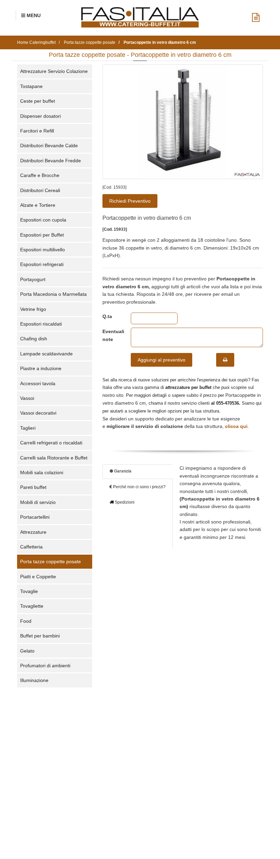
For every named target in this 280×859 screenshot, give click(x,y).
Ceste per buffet (37, 101)
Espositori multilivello (42, 249)
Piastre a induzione (40, 368)
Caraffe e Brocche (39, 175)
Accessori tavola (37, 383)
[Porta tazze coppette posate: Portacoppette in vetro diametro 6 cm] (182, 121)
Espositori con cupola (43, 220)
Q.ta (107, 316)
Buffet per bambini (40, 636)
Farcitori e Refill (37, 131)
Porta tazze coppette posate (50, 561)
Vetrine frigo (33, 309)
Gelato (27, 651)
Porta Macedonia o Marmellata (53, 294)
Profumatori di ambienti (45, 665)
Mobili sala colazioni (41, 472)
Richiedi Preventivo (130, 201)
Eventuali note (111, 335)
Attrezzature (33, 532)
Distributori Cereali (40, 190)
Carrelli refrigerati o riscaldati (51, 442)
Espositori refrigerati (42, 264)
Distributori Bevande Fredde (50, 160)
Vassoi (27, 398)
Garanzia (122, 471)
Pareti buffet (33, 487)
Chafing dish (33, 338)
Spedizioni (124, 502)
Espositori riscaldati (41, 324)
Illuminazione (34, 680)
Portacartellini (35, 517)
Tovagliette (31, 606)
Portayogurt (32, 279)
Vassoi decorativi (38, 413)
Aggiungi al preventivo (161, 360)
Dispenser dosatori (40, 116)
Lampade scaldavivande (46, 353)
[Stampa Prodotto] (225, 360)
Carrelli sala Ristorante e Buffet (53, 457)
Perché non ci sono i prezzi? (139, 486)
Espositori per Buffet (42, 235)
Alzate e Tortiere (37, 205)
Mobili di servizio (38, 502)
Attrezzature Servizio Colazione (54, 71)
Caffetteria (31, 546)
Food (25, 621)
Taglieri (28, 428)
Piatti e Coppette (38, 576)
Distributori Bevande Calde (49, 145)
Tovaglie (29, 591)
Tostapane (31, 86)
